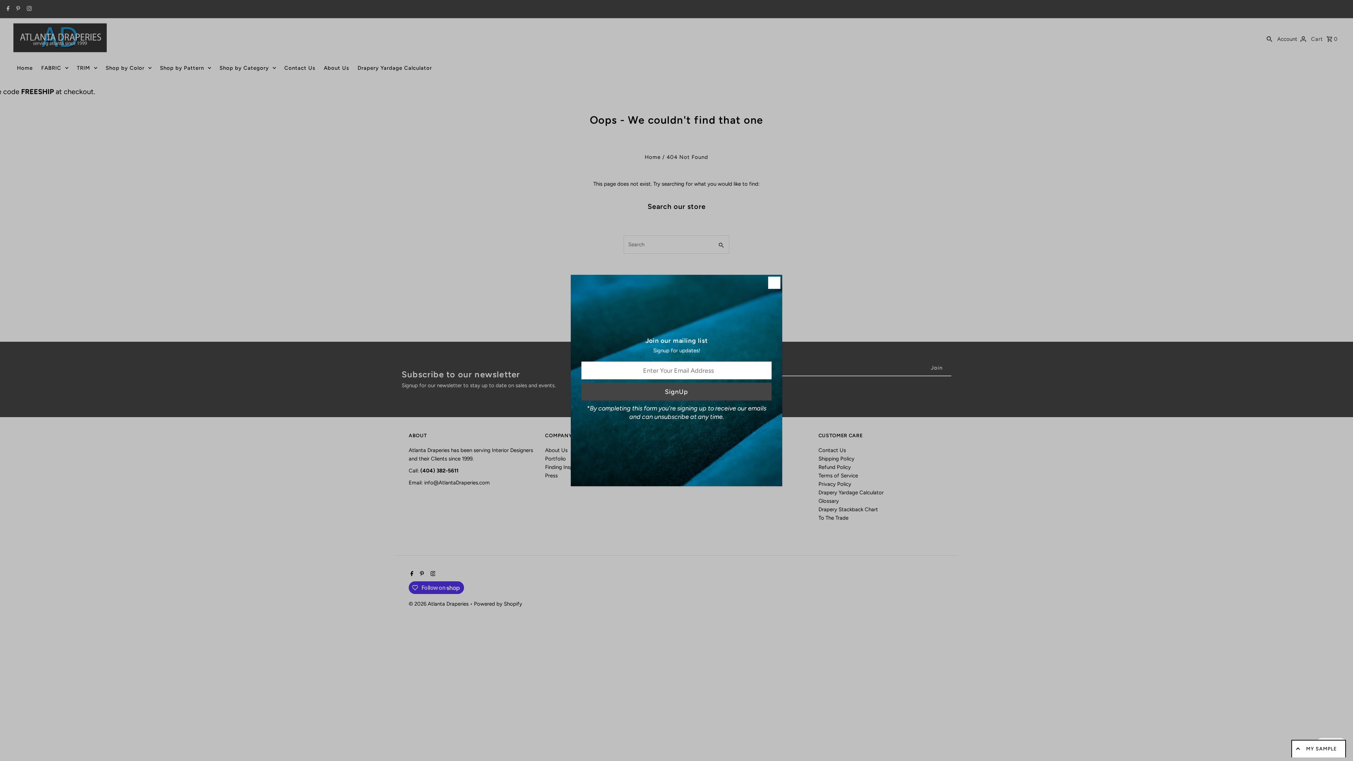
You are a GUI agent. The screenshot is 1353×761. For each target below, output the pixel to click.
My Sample (1321, 749)
